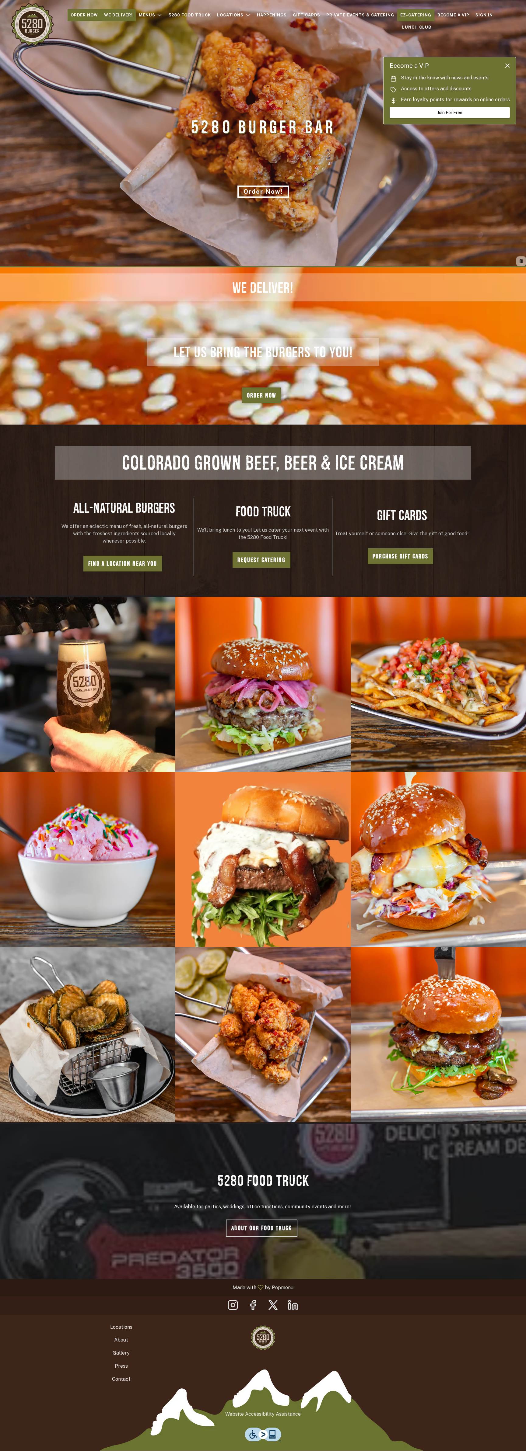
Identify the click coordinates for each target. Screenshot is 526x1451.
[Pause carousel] (521, 261)
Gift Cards (306, 15)
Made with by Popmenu (149, 1287)
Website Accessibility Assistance (263, 1414)
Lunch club (416, 27)
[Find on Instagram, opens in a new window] (232, 1306)
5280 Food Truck (190, 15)
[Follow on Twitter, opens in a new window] (273, 1306)
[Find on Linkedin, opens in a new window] (293, 1306)
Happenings (272, 15)
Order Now (84, 15)
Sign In (484, 15)
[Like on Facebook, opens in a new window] (252, 1306)
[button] (151, 15)
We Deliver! (118, 15)
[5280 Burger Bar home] (32, 24)
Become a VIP (453, 15)
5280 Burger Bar (263, 1337)
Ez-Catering (415, 15)
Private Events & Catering (360, 15)
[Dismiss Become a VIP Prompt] (507, 66)
